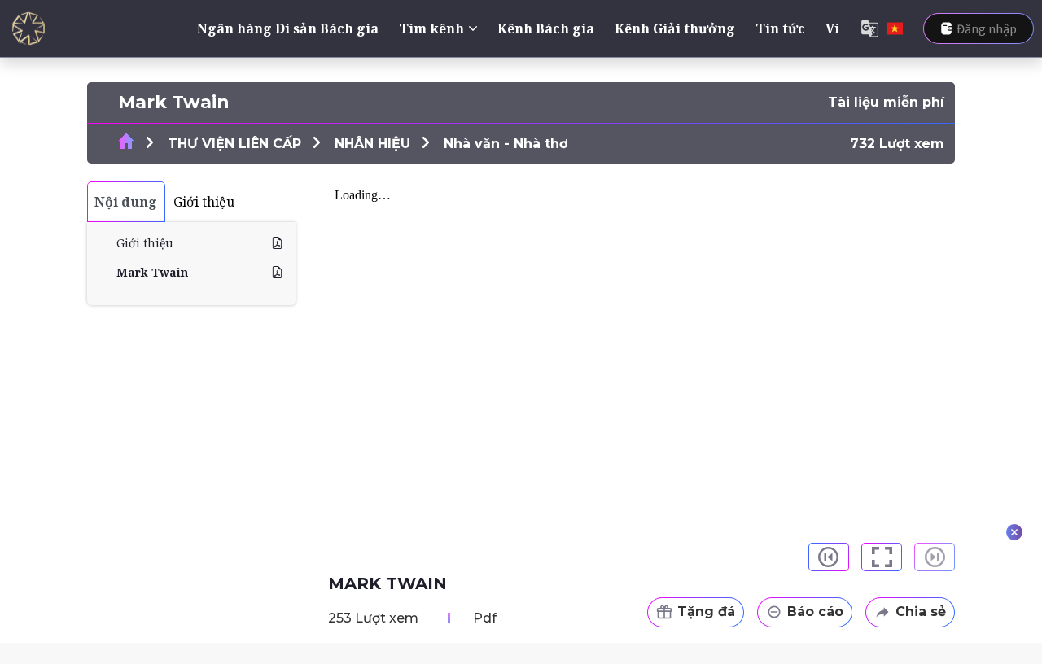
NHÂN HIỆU (372, 143)
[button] (828, 557)
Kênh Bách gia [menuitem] (545, 28)
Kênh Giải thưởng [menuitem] (675, 28)
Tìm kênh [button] (431, 28)
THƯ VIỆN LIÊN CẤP (234, 143)
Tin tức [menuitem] (780, 28)
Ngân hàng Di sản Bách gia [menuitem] (288, 28)
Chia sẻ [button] (920, 611)
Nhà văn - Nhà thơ (505, 143)
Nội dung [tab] (125, 202)
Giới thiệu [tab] (203, 202)
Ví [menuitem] (832, 28)
